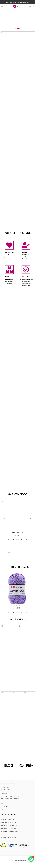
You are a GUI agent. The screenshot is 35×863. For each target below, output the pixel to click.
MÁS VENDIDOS (17, 494)
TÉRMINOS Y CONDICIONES (9, 831)
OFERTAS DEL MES (17, 567)
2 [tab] (18, 30)
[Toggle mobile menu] (2, 6)
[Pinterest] (14, 814)
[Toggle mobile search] (5, 6)
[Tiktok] (2, 814)
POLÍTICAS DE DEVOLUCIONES (10, 825)
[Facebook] (5, 814)
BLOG (2, 803)
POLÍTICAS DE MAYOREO (8, 828)
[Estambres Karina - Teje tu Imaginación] (17, 6)
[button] (4, 519)
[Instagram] (8, 814)
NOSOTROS (4, 806)
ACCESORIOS (17, 619)
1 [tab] (15, 30)
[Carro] (33, 6)
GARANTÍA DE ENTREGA (8, 822)
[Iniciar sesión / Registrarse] (30, 6)
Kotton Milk (17, 605)
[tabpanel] (17, 18)
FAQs (2, 809)
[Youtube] (11, 814)
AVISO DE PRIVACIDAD (7, 819)
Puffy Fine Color (17, 532)
